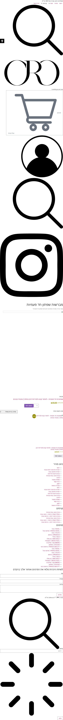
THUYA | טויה (56, 533)
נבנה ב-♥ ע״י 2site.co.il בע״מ (54, 597)
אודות (58, 478)
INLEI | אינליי (56, 537)
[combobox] (31, 651)
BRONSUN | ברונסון (54, 535)
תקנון (58, 483)
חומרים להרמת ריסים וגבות (52, 470)
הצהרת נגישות (56, 485)
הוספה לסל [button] (58, 456)
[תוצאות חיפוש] (31, 685)
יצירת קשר (57, 481)
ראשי (58, 468)
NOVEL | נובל (56, 529)
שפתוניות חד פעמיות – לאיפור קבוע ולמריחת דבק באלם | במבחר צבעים (38, 399)
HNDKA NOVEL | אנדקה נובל (51, 531)
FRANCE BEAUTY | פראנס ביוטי (50, 546)
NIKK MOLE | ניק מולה (53, 539)
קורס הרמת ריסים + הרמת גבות (51, 516)
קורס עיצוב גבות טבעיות (53, 476)
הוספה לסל (29, 406)
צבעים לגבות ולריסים (54, 474)
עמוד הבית (60, 309)
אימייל (61, 578)
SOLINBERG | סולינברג (53, 542)
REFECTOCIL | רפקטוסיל (52, 541)
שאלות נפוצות (56, 479)
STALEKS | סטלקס (54, 544)
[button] (51, 3)
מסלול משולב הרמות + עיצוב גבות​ (50, 514)
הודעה (61, 584)
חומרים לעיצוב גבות (54, 472)
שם (62, 573)
